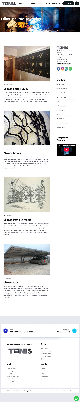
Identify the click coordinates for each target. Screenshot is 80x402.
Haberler (43, 371)
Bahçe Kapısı (60, 84)
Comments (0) (9, 84)
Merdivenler (60, 119)
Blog (42, 373)
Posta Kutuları (61, 127)
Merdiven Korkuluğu (13, 376)
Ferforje (59, 114)
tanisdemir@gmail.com (64, 63)
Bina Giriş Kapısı (61, 97)
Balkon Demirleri (61, 93)
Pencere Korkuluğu (62, 123)
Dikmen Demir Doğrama (17, 219)
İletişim (68, 3)
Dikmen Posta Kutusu (16, 89)
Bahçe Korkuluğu (62, 88)
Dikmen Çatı (11, 282)
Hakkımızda (44, 376)
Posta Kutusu (11, 381)
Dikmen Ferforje (13, 153)
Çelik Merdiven (61, 106)
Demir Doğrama (61, 110)
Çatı (58, 101)
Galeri (43, 368)
